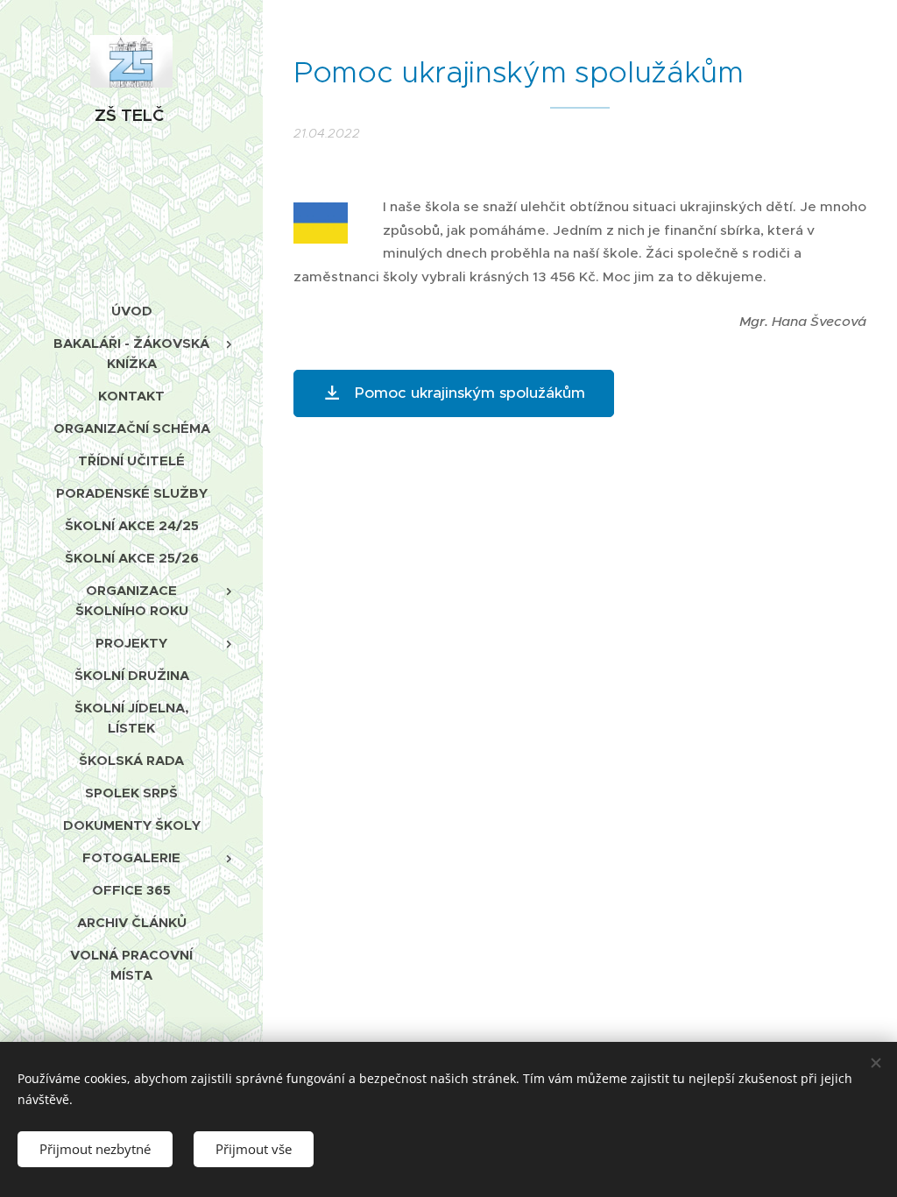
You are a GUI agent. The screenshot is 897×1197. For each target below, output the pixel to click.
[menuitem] (131, 311)
